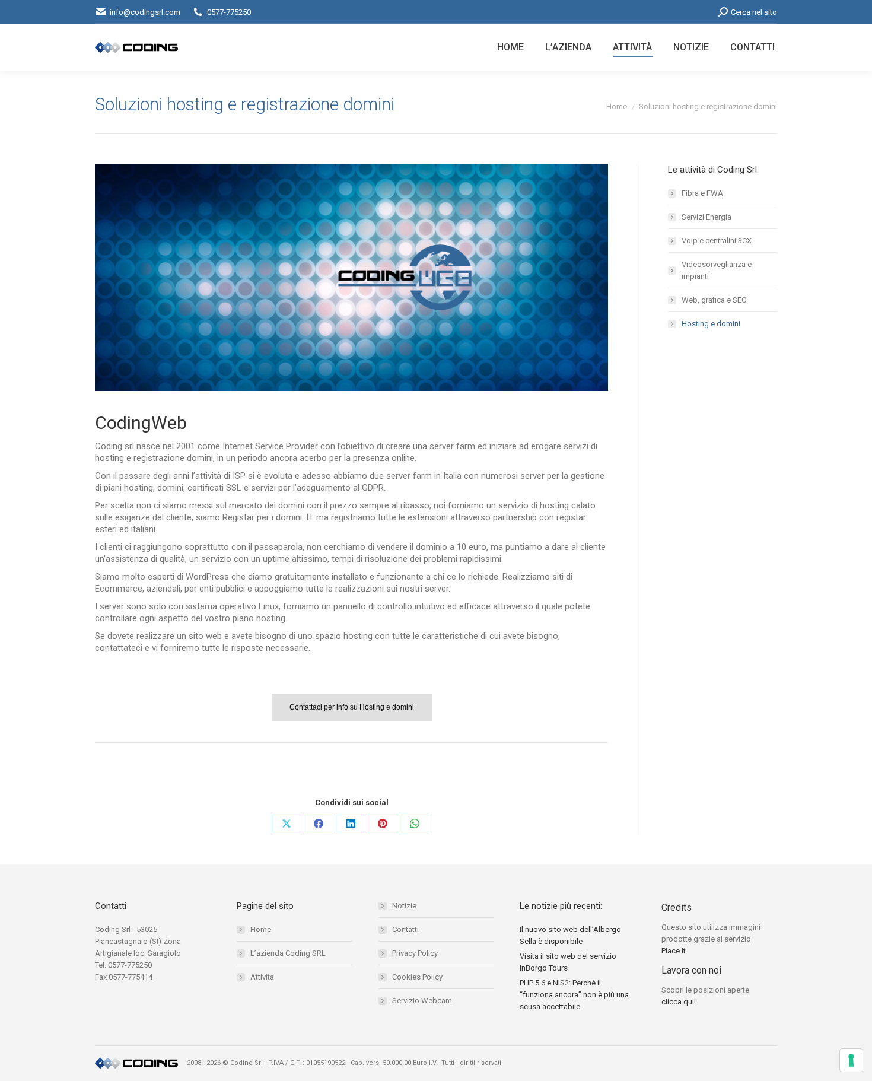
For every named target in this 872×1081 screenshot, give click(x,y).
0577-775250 (229, 12)
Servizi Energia (706, 216)
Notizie (404, 905)
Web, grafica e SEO (714, 299)
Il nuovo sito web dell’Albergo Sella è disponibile (570, 935)
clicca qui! (678, 1001)
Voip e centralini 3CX (717, 240)
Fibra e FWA (702, 193)
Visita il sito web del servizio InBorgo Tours (568, 962)
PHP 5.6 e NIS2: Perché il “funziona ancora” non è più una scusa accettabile (574, 994)
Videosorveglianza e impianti (717, 270)
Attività (262, 976)
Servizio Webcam (422, 1000)
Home (260, 929)
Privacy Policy (415, 953)
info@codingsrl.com (145, 12)
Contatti (405, 929)
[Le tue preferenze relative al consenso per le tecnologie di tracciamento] (851, 1060)
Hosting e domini (711, 323)
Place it (673, 950)
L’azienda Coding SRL (288, 953)
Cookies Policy (417, 976)
